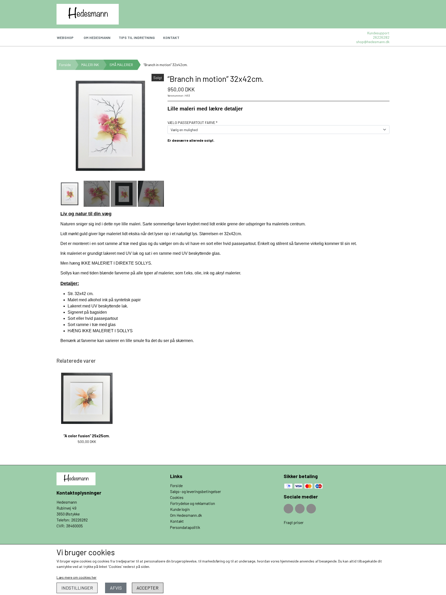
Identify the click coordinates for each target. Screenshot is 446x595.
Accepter (147, 588)
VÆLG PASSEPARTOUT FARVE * (192, 122)
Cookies (177, 497)
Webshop (65, 37)
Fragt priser (294, 522)
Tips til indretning (137, 37)
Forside (65, 64)
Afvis (116, 588)
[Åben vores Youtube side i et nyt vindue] (311, 508)
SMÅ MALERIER (121, 64)
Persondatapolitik (185, 527)
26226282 (381, 37)
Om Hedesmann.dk (186, 515)
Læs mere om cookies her (77, 577)
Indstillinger (77, 588)
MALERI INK (90, 64)
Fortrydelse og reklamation (192, 503)
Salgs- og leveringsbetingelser (195, 491)
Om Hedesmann (97, 37)
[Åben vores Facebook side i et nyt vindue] (288, 508)
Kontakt (171, 37)
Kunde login (180, 509)
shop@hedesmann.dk (372, 41)
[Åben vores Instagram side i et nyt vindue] (300, 508)
